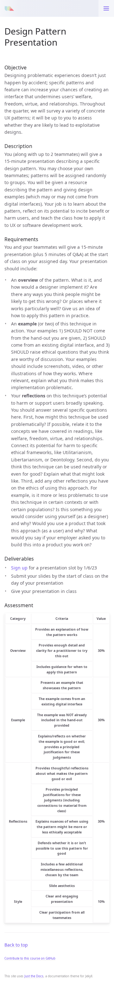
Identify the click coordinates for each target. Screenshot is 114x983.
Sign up (19, 568)
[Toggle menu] (106, 8)
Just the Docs (33, 976)
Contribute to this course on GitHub (29, 958)
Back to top (16, 945)
